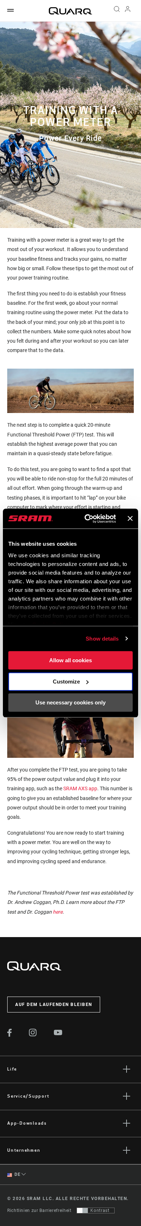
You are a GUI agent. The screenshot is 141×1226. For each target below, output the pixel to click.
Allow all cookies (70, 660)
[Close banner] (130, 518)
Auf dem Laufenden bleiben (53, 1004)
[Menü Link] (10, 10)
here (57, 912)
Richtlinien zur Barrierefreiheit (39, 1210)
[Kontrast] (82, 1210)
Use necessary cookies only (70, 702)
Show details (102, 639)
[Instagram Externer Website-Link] (33, 1034)
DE (17, 1174)
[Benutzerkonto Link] (128, 11)
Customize (66, 681)
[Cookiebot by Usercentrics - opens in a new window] (87, 518)
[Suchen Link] (116, 11)
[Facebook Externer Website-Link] (9, 1034)
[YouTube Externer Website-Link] (58, 1033)
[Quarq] (70, 10)
